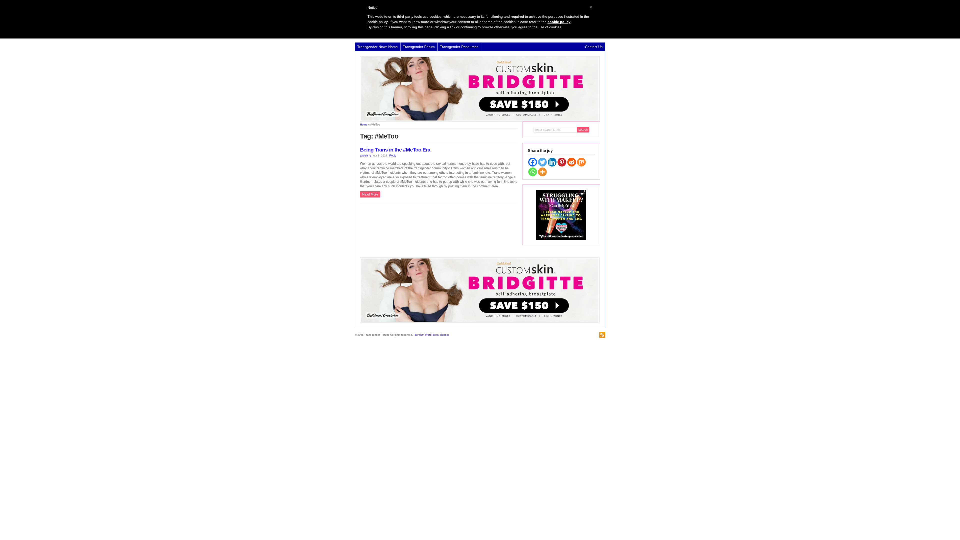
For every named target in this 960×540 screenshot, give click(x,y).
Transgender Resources (459, 47)
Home (363, 124)
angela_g (365, 155)
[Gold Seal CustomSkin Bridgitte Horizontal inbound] (480, 120)
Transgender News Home (377, 47)
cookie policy (559, 22)
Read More (370, 194)
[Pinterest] (562, 162)
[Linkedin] (552, 162)
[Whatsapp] (532, 172)
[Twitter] (542, 162)
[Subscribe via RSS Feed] (602, 335)
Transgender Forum (419, 47)
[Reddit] (571, 162)
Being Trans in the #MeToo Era (395, 150)
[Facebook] (532, 162)
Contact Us (593, 47)
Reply (392, 155)
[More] (542, 172)
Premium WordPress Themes (432, 334)
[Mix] (581, 162)
